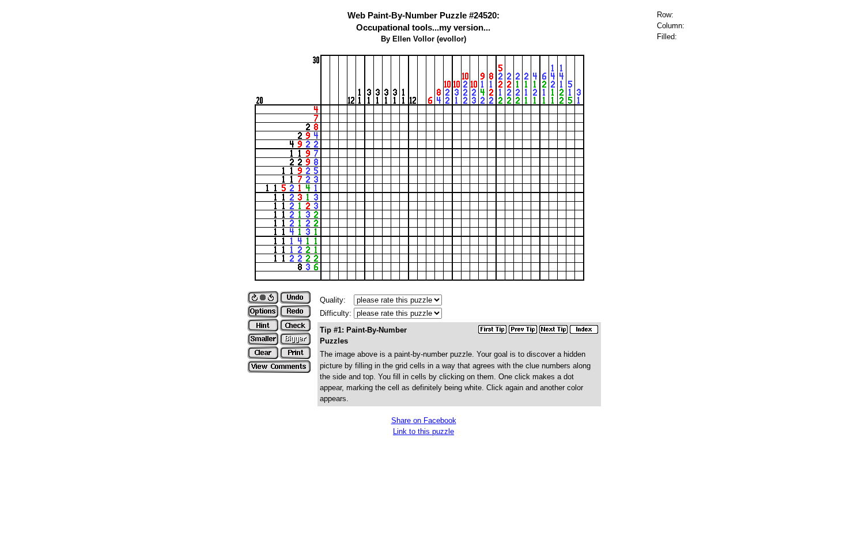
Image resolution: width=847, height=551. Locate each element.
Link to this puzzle (423, 431)
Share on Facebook (423, 420)
